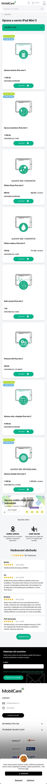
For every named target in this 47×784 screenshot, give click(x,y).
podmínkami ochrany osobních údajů (32, 672)
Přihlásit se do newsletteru (13, 677)
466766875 (10, 708)
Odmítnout (30, 780)
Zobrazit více (24, 637)
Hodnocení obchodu (23, 550)
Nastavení (18, 780)
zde (27, 769)
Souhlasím (24, 773)
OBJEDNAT (21, 85)
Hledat (42, 9)
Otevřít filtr (10, 27)
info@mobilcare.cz (13, 703)
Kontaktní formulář (13, 715)
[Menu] (44, 2)
